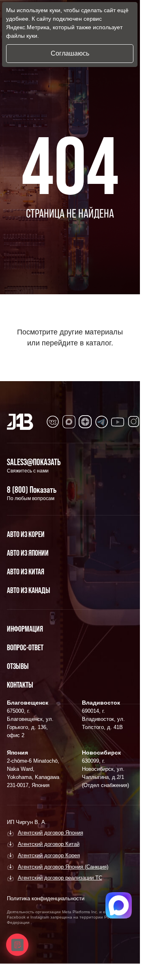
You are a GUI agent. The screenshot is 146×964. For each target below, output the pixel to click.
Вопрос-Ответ (25, 647)
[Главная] (20, 422)
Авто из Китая (25, 571)
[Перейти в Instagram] (133, 421)
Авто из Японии (28, 552)
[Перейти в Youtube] (117, 421)
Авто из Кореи (26, 534)
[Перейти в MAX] (68, 421)
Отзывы (18, 666)
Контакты (20, 684)
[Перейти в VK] (52, 421)
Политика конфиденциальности (45, 898)
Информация (25, 628)
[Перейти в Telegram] (101, 421)
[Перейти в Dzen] (85, 421)
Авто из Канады (28, 590)
